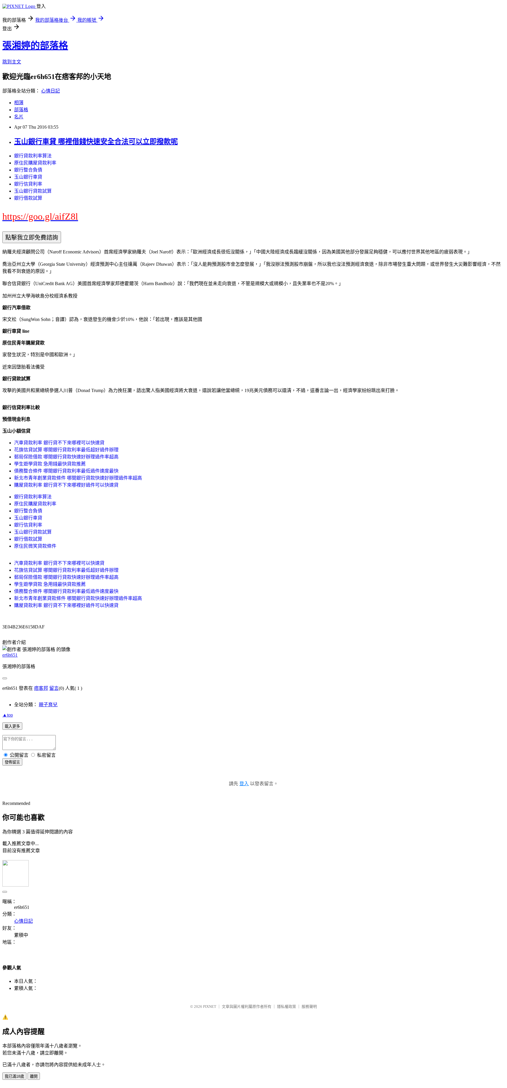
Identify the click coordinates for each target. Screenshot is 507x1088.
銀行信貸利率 (28, 183)
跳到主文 (11, 61)
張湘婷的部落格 (35, 45)
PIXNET (209, 1006)
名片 (18, 116)
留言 (54, 688)
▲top (7, 714)
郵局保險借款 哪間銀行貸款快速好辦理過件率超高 (66, 456)
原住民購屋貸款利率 (35, 162)
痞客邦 (41, 688)
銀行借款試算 (28, 198)
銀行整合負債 (28, 169)
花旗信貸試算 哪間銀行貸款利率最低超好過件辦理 (66, 449)
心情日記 (50, 90)
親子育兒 (48, 704)
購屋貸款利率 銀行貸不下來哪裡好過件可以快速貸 (66, 484)
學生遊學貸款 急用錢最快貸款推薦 (50, 463)
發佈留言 (12, 762)
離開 (34, 1076)
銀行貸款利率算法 (33, 155)
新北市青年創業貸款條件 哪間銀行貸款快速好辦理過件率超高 (78, 477)
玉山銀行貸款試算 (33, 191)
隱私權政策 (286, 1006)
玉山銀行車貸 (28, 176)
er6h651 (10, 655)
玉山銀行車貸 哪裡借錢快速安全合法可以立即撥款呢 (96, 141)
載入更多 (12, 726)
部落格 (21, 109)
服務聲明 (309, 1006)
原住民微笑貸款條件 (35, 546)
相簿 (18, 102)
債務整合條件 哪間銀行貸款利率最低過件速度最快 (66, 470)
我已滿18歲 (14, 1076)
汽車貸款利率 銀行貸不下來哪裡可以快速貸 (59, 442)
